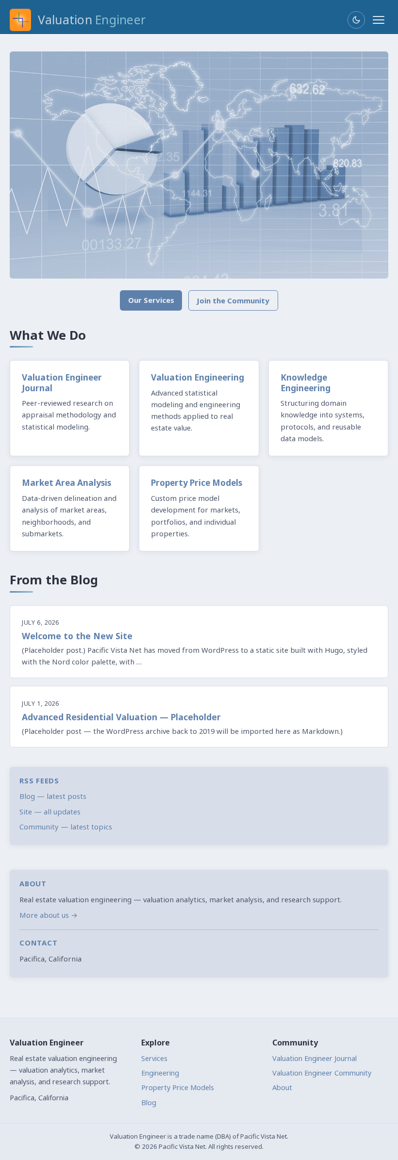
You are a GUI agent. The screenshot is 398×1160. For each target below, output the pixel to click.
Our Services (151, 300)
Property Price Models (177, 1087)
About (282, 1087)
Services (154, 1058)
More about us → (48, 915)
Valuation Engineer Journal (314, 1058)
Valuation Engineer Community (321, 1072)
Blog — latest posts (52, 796)
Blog (148, 1102)
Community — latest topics (65, 826)
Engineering (160, 1072)
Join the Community (233, 300)
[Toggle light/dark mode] (356, 20)
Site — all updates (50, 811)
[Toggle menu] (378, 20)
